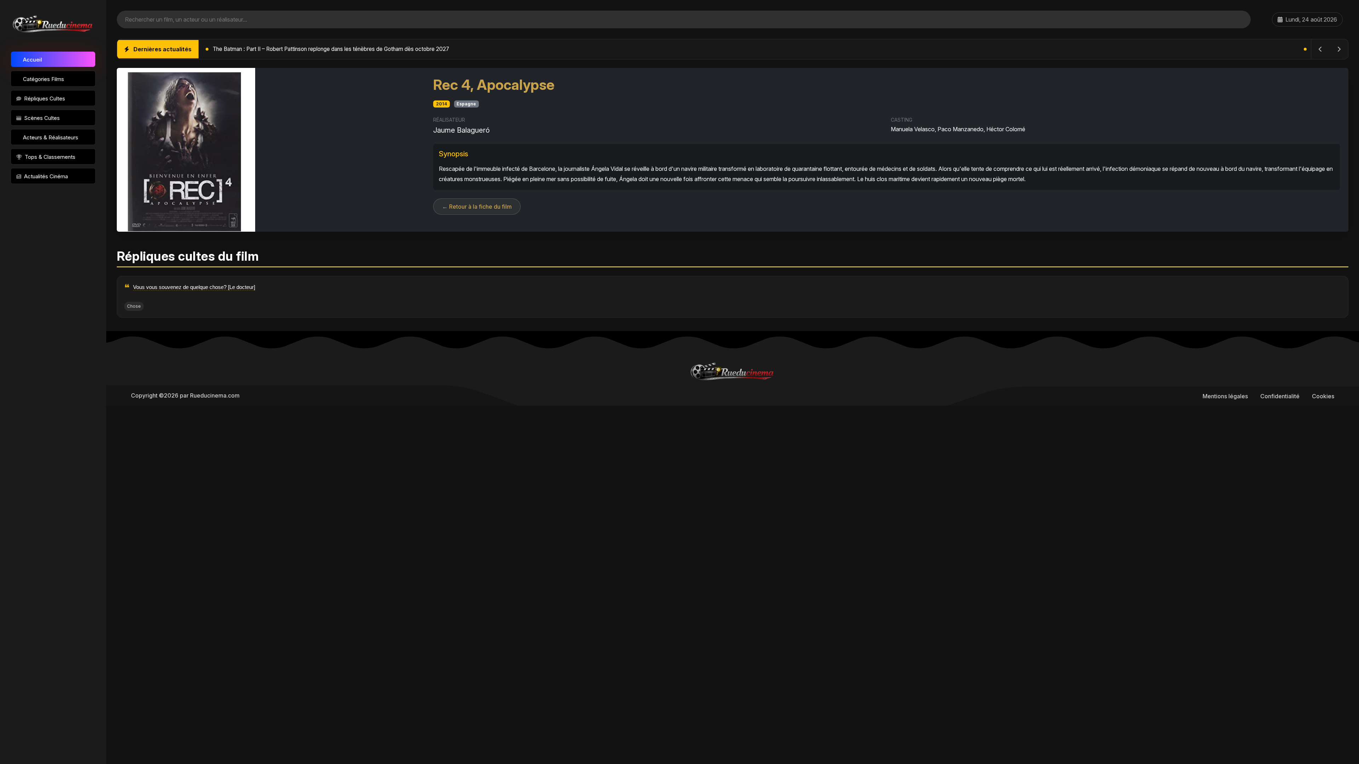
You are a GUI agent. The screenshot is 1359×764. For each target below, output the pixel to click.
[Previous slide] (1320, 49)
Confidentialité (1280, 396)
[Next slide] (1339, 49)
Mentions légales (1225, 396)
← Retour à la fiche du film (477, 206)
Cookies (1323, 396)
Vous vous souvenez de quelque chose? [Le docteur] (194, 287)
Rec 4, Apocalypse (494, 84)
